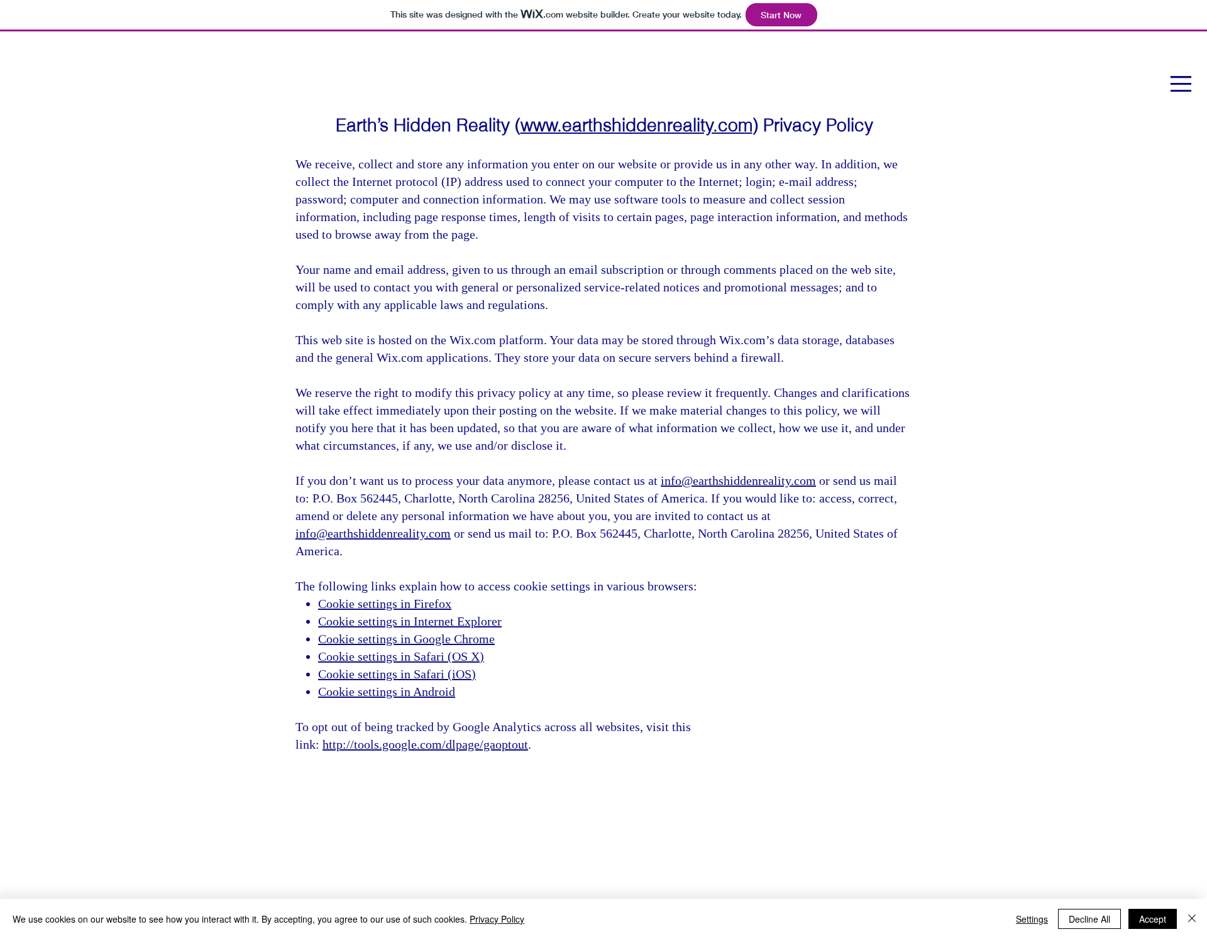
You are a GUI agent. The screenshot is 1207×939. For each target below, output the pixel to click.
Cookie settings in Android (386, 691)
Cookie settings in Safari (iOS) (397, 674)
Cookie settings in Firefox (384, 604)
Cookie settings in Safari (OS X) (401, 656)
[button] (1181, 84)
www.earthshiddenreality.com (636, 125)
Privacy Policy (497, 919)
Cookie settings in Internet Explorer (410, 621)
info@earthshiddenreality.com (738, 480)
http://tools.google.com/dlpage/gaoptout (425, 744)
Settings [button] (1032, 919)
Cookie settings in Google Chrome (406, 639)
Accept (1152, 919)
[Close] (1191, 919)
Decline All (1089, 919)
